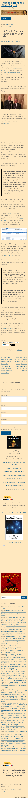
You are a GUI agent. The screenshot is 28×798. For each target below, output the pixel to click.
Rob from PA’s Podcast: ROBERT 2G (14, 471)
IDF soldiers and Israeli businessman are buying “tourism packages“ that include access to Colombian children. (13, 641)
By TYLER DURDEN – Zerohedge (10, 41)
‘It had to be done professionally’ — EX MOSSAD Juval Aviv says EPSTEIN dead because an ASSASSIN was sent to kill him (14, 692)
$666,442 (10, 213)
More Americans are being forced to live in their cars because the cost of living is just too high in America (13, 666)
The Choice (9, 689)
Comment (5, 395)
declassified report (8, 328)
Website (4, 419)
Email (3, 412)
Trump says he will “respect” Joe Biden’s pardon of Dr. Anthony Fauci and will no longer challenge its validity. (13, 727)
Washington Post (8, 255)
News (9, 26)
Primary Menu (6, 18)
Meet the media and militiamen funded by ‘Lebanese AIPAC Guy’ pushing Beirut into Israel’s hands (13, 661)
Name (3, 405)
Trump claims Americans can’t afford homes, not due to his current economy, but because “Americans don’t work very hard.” (13, 619)
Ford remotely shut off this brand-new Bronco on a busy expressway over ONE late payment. (13, 710)
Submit (24, 597)
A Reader (19, 350)
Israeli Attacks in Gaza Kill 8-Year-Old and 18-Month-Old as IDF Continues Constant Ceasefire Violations (13, 722)
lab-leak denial (16, 91)
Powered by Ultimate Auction (20, 797)
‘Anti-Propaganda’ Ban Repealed (14, 485)
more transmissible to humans (13, 72)
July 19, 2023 (9, 24)
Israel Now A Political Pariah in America (15, 657)
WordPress (12, 789)
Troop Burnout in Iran (10, 645)
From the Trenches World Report (12, 4)
